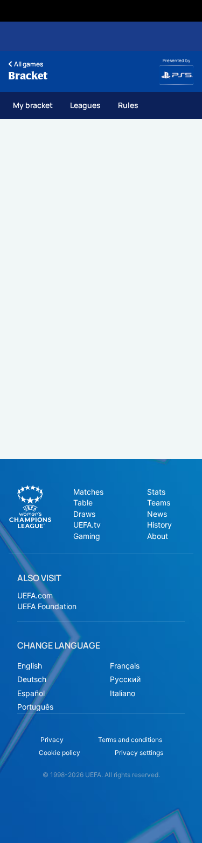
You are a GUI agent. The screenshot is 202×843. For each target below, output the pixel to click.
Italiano (122, 693)
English (29, 665)
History (159, 524)
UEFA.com (35, 595)
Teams (158, 502)
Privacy (52, 740)
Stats (156, 491)
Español (31, 693)
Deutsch (31, 679)
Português (35, 706)
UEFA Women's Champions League (30, 506)
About (157, 536)
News (157, 513)
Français (125, 665)
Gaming (86, 536)
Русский (125, 679)
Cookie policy (59, 752)
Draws (84, 513)
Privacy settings (139, 752)
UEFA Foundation (46, 606)
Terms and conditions (130, 740)
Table (83, 502)
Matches (88, 491)
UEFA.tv (87, 524)
